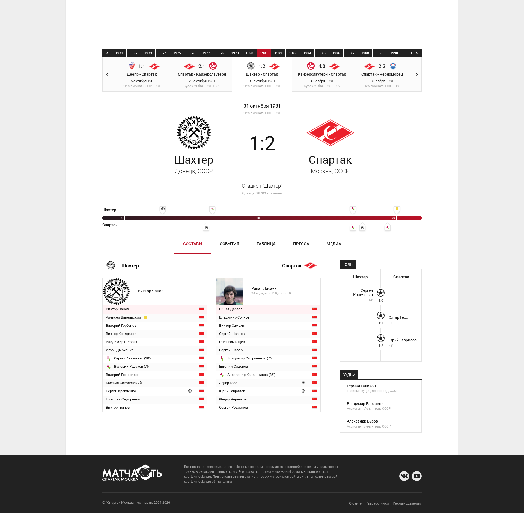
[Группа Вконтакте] (404, 476)
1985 (322, 53)
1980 (249, 53)
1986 (336, 53)
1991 (408, 53)
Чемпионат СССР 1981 (262, 113)
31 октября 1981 (262, 106)
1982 (278, 53)
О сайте (355, 503)
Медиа (334, 243)
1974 (162, 53)
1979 (235, 53)
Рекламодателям (407, 503)
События (229, 243)
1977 (206, 53)
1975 (177, 53)
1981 (264, 53)
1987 (351, 53)
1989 (379, 53)
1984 (307, 53)
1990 (394, 53)
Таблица (266, 243)
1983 (293, 53)
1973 (148, 53)
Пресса (301, 243)
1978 (220, 53)
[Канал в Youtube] (417, 476)
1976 (191, 53)
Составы (192, 243)
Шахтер (193, 164)
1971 (119, 53)
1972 (134, 53)
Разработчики (377, 503)
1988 (365, 53)
